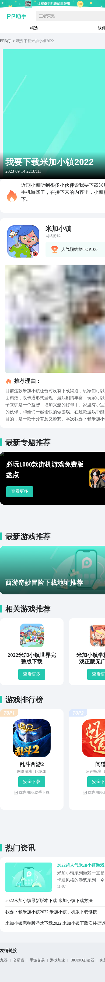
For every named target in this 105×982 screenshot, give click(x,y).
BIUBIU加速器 (82, 960)
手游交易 (37, 960)
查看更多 (19, 491)
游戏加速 (57, 960)
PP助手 (6, 41)
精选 (34, 28)
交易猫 (18, 960)
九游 (4, 960)
